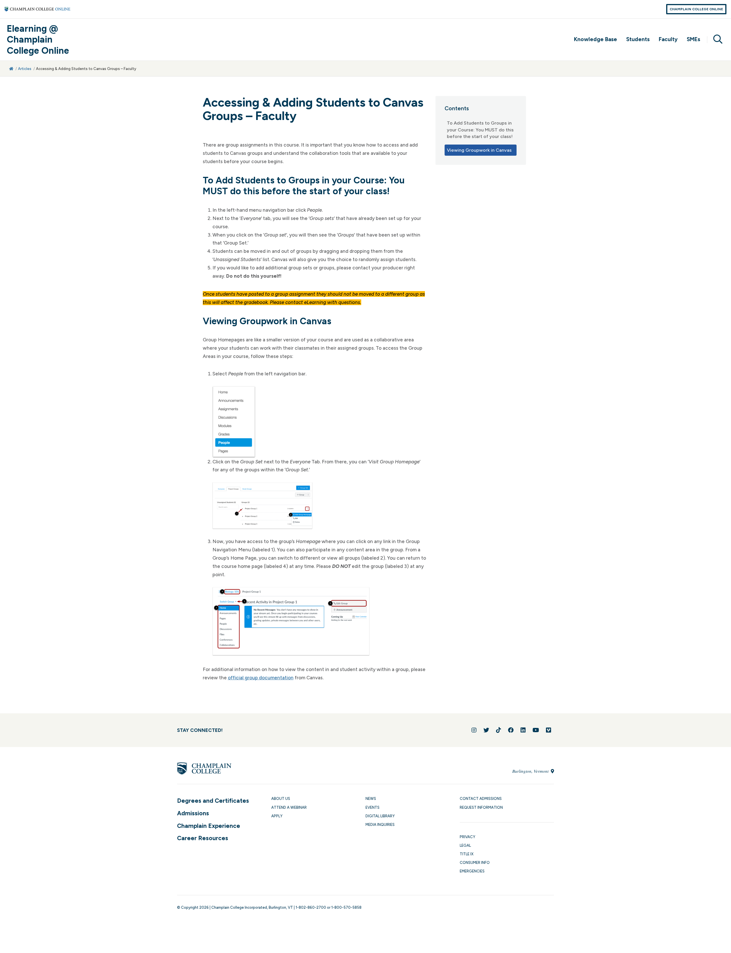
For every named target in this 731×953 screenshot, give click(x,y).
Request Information (481, 807)
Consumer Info (475, 862)
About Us (280, 798)
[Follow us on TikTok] (498, 730)
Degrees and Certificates (213, 800)
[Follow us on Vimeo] (548, 730)
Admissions (193, 813)
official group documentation (261, 677)
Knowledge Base (595, 39)
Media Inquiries (380, 824)
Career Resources (202, 838)
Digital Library (380, 816)
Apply (276, 816)
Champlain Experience (208, 825)
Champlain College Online (696, 9)
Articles (24, 69)
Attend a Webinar (289, 807)
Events (372, 807)
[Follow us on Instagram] (474, 730)
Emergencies (472, 871)
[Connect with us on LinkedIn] (523, 730)
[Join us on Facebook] (511, 730)
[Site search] (715, 39)
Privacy (467, 837)
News (371, 798)
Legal (465, 845)
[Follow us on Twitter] (486, 730)
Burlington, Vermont (531, 771)
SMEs (693, 39)
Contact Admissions (481, 798)
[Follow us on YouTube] (536, 730)
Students (638, 39)
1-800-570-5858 (346, 907)
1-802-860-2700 (311, 907)
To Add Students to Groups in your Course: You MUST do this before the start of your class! (480, 129)
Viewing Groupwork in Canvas (479, 150)
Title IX (466, 854)
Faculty (668, 39)
